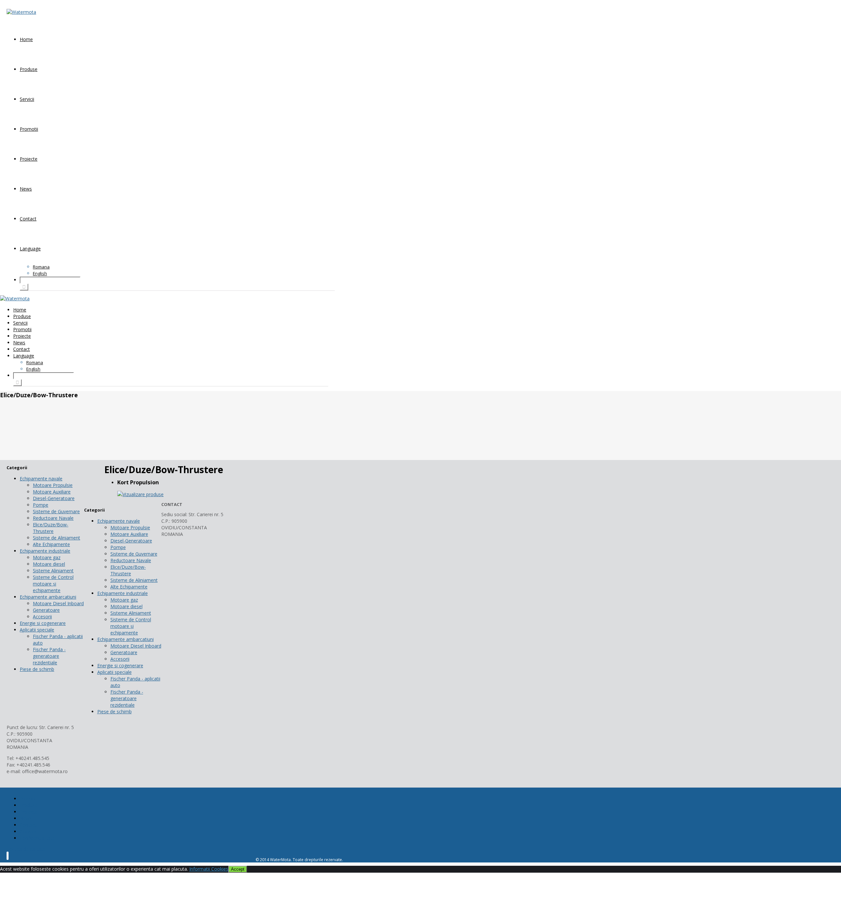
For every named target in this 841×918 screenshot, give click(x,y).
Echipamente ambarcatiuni (48, 597)
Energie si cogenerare (43, 623)
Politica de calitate (26, 849)
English (40, 273)
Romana (41, 267)
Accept (237, 869)
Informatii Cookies (208, 869)
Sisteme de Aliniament (56, 538)
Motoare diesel (49, 564)
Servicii (27, 99)
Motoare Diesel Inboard (58, 603)
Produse (28, 69)
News (26, 189)
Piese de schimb (37, 669)
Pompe (40, 505)
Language (30, 248)
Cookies (28, 831)
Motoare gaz (46, 557)
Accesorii (42, 616)
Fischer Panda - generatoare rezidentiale (49, 656)
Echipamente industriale (45, 551)
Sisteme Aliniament (53, 570)
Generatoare (46, 610)
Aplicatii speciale (37, 630)
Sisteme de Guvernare (56, 511)
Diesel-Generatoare (54, 498)
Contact (28, 219)
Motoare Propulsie (53, 485)
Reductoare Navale (53, 518)
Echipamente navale (41, 478)
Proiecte (28, 159)
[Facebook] (8, 856)
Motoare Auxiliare (52, 492)
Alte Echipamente (51, 544)
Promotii (29, 129)
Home (26, 39)
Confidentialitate (37, 838)
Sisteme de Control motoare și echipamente (53, 583)
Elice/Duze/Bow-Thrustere (50, 527)
